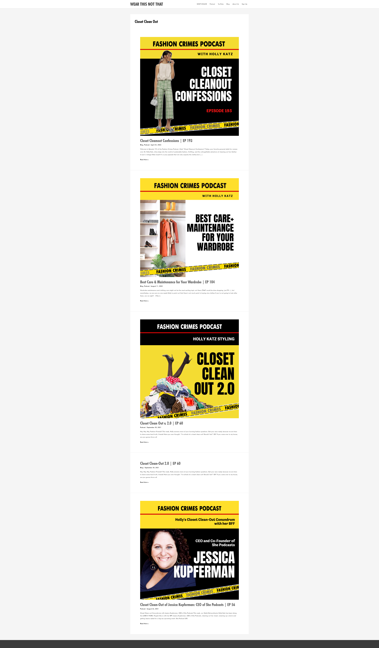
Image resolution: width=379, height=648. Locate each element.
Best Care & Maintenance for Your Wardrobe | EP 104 (177, 281)
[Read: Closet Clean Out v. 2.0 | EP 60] (189, 369)
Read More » (144, 159)
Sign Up (244, 4)
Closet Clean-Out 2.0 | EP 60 (160, 463)
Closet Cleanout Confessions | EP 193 (166, 140)
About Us (236, 4)
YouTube (221, 4)
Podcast (212, 4)
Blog (228, 4)
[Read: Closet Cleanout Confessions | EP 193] (189, 86)
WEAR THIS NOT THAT (146, 4)
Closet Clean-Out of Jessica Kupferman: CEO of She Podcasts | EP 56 (187, 604)
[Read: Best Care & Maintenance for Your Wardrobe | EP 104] (189, 227)
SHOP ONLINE (202, 4)
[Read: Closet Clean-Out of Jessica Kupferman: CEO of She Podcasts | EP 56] (189, 550)
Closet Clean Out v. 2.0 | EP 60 (161, 423)
